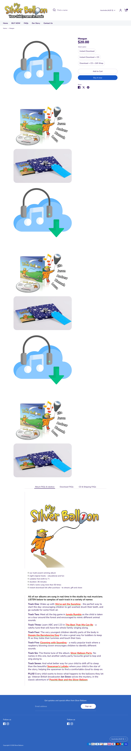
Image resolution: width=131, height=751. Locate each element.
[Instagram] (8, 724)
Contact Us (48, 23)
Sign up (88, 706)
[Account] (121, 10)
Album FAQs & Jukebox (44, 487)
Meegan (11, 28)
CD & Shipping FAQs (87, 487)
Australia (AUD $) (106, 10)
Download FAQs (66, 487)
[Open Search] (54, 10)
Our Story (36, 23)
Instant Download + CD (89, 57)
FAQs (26, 23)
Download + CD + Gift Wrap (91, 63)
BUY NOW (15, 23)
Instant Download (87, 51)
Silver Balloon (19, 745)
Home (5, 23)
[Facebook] (4, 724)
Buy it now (97, 78)
